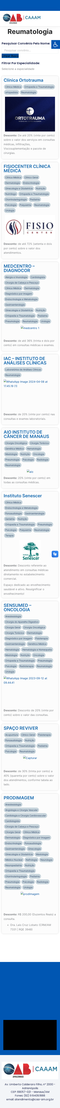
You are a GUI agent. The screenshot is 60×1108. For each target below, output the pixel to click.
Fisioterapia (41, 638)
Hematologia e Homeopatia (37, 649)
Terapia (9, 535)
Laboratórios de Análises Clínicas (23, 369)
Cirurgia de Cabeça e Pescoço (21, 282)
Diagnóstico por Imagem (18, 293)
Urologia (9, 210)
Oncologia (38, 454)
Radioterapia (27, 666)
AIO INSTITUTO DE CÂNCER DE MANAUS (26, 434)
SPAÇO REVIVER (21, 728)
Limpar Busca (10, 55)
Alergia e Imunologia (16, 277)
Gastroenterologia (15, 304)
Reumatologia (28, 92)
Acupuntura (11, 734)
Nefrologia (31, 859)
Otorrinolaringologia (16, 199)
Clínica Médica (13, 86)
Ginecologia (34, 848)
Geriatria (9, 518)
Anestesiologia (13, 616)
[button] (56, 18)
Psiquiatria (25, 205)
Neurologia (46, 859)
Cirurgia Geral (12, 627)
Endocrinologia (31, 182)
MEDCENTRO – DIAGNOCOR (19, 268)
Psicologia (10, 205)
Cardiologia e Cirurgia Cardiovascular (25, 815)
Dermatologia (12, 182)
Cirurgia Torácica (39, 443)
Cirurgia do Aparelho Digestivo (21, 621)
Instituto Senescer (23, 495)
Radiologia (42, 459)
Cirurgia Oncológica (16, 443)
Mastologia (11, 454)
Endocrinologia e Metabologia (21, 299)
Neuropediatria (13, 865)
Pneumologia (12, 321)
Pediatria (35, 199)
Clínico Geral (31, 177)
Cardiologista (38, 277)
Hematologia (34, 448)
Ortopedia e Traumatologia (39, 86)
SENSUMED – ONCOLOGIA (17, 607)
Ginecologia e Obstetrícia (19, 188)
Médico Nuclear (13, 859)
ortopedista (11, 92)
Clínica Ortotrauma (23, 80)
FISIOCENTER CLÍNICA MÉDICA (27, 168)
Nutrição (40, 188)
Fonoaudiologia (13, 513)
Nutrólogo (10, 193)
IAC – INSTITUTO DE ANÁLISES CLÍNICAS (25, 360)
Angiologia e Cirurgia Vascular (21, 810)
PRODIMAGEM (19, 797)
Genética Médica (14, 448)
